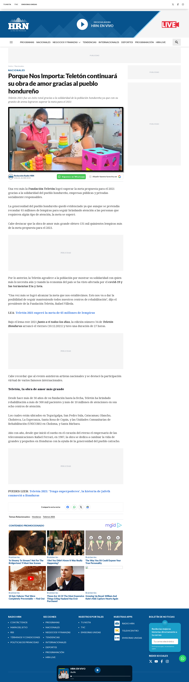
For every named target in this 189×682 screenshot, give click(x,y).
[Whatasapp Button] (182, 658)
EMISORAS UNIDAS (29, 4)
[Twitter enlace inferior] (150, 661)
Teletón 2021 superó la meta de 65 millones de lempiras (55, 313)
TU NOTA (7, 4)
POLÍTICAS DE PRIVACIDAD (24, 642)
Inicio (10, 66)
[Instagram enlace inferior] (167, 661)
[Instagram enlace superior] (183, 4)
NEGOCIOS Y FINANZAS (65, 42)
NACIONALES (43, 42)
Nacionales (19, 66)
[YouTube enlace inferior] (156, 661)
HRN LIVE (161, 42)
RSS (12, 632)
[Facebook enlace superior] (178, 4)
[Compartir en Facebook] (67, 507)
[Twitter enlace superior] (173, 4)
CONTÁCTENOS (18, 622)
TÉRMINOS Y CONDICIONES (25, 637)
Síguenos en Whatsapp (73, 176)
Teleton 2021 (49, 517)
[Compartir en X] (81, 507)
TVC (16, 4)
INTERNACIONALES (109, 42)
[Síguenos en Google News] (87, 507)
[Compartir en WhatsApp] (74, 507)
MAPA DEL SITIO (19, 627)
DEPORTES (127, 42)
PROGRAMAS (27, 42)
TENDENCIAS (89, 42)
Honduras (36, 517)
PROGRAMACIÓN (144, 42)
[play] (97, 670)
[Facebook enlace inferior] (161, 661)
